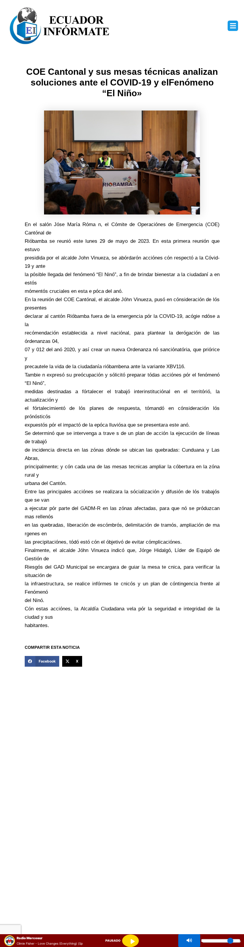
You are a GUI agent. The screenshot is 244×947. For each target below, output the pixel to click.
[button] (233, 26)
